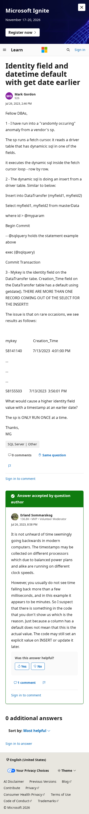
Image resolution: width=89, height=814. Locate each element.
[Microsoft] (44, 50)
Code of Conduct (16, 801)
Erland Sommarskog (36, 515)
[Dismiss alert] (81, 7)
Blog (65, 781)
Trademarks (47, 801)
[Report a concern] (9, 466)
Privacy (31, 788)
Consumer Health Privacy (23, 794)
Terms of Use (61, 794)
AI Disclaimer (14, 781)
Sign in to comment (20, 478)
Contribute (12, 788)
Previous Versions (42, 781)
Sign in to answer (18, 743)
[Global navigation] (4, 50)
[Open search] (68, 50)
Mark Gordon (25, 94)
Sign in (80, 50)
